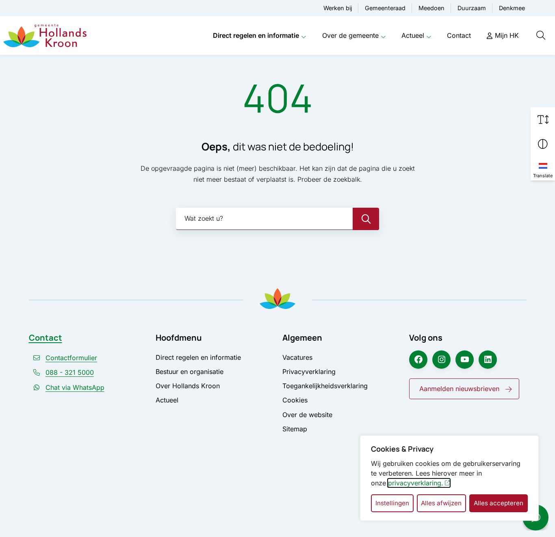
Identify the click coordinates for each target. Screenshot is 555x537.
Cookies (295, 400)
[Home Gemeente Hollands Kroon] (45, 36)
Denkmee (512, 7)
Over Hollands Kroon (188, 386)
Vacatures (297, 357)
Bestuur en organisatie (189, 371)
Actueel (412, 35)
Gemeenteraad (385, 7)
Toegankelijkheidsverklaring (325, 386)
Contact (459, 35)
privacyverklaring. (415, 483)
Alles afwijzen (441, 503)
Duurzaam (471, 7)
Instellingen (392, 503)
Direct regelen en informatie (256, 35)
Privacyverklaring (309, 371)
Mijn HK (507, 35)
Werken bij (337, 7)
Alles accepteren (498, 503)
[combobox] (277, 219)
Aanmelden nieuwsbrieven (459, 389)
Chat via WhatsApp (75, 387)
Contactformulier (71, 358)
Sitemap (294, 429)
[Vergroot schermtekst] (543, 119)
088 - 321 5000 (70, 372)
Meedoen (431, 7)
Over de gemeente (350, 35)
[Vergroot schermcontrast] (543, 144)
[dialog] (449, 478)
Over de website (307, 415)
